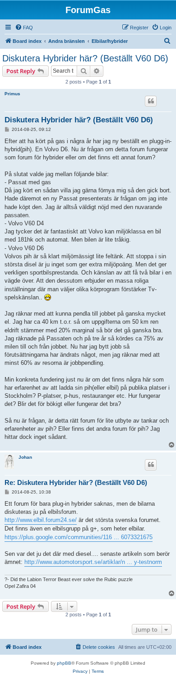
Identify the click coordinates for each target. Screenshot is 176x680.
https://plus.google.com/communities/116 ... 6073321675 (79, 537)
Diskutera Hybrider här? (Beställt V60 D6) (85, 58)
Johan (25, 457)
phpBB (64, 663)
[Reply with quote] (151, 101)
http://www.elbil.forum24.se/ (41, 520)
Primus (12, 93)
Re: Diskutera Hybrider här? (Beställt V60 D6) (76, 482)
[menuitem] (24, 27)
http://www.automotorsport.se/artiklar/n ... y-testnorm (93, 562)
